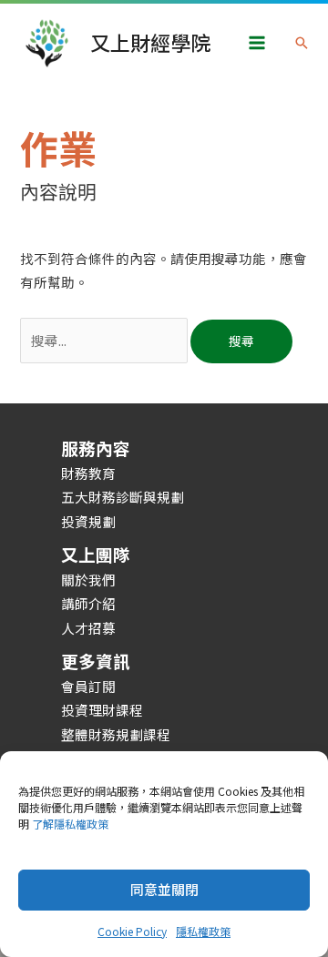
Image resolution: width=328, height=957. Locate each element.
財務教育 (88, 473)
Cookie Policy (132, 931)
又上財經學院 (150, 42)
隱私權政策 (203, 931)
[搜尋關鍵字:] (105, 340)
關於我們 (88, 579)
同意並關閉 (164, 889)
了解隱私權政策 (70, 823)
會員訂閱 (88, 686)
